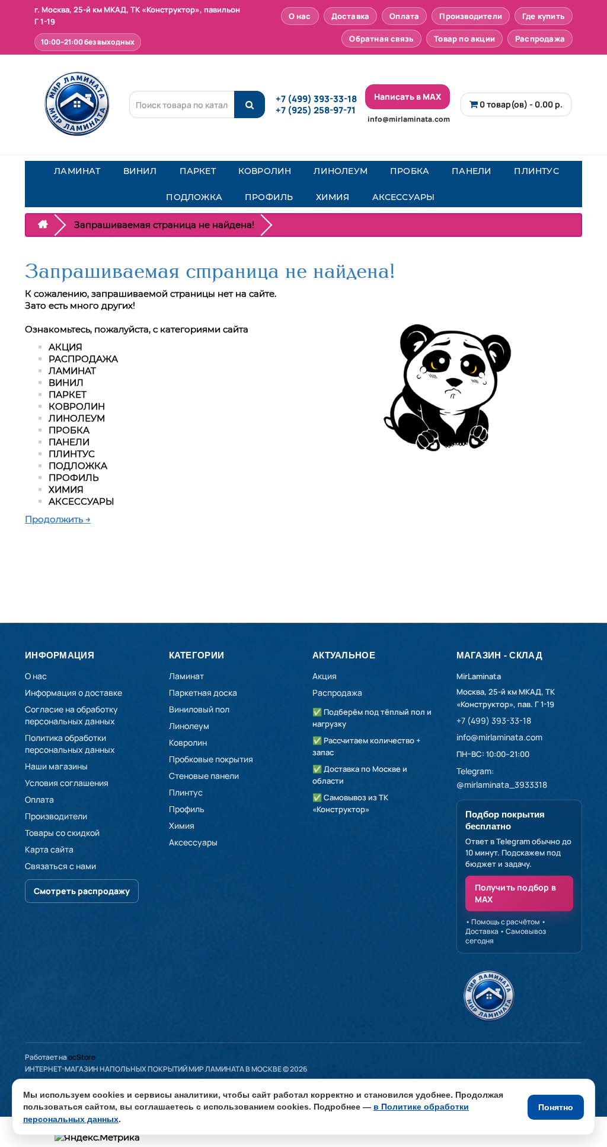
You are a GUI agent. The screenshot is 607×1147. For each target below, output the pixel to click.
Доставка (350, 16)
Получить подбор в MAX (515, 893)
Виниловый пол (199, 709)
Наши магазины (56, 766)
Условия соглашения (66, 782)
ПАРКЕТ (198, 171)
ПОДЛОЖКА (194, 197)
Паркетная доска (203, 692)
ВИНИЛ (140, 171)
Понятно (555, 1107)
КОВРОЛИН (265, 171)
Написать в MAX (407, 96)
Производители (470, 16)
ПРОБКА (409, 171)
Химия (181, 825)
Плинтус (186, 792)
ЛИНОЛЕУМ (341, 171)
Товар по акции (464, 38)
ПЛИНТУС (536, 171)
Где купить (543, 16)
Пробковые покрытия (211, 759)
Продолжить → (58, 519)
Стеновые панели (204, 775)
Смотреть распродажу (82, 890)
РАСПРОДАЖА (83, 359)
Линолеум (189, 725)
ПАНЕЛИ (471, 171)
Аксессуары (193, 842)
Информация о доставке (73, 692)
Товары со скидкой (62, 832)
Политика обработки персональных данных (70, 743)
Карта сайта (49, 849)
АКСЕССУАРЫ (403, 197)
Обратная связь (381, 38)
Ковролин (188, 742)
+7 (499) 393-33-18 (316, 99)
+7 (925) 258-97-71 (316, 110)
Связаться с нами (60, 866)
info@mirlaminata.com (409, 119)
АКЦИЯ (65, 347)
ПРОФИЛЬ (269, 197)
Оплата (404, 16)
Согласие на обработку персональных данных (71, 715)
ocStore (81, 1057)
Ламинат (186, 676)
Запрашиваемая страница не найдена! (164, 224)
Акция (324, 676)
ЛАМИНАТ (77, 171)
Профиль (187, 809)
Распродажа (540, 38)
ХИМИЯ (333, 197)
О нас (300, 16)
